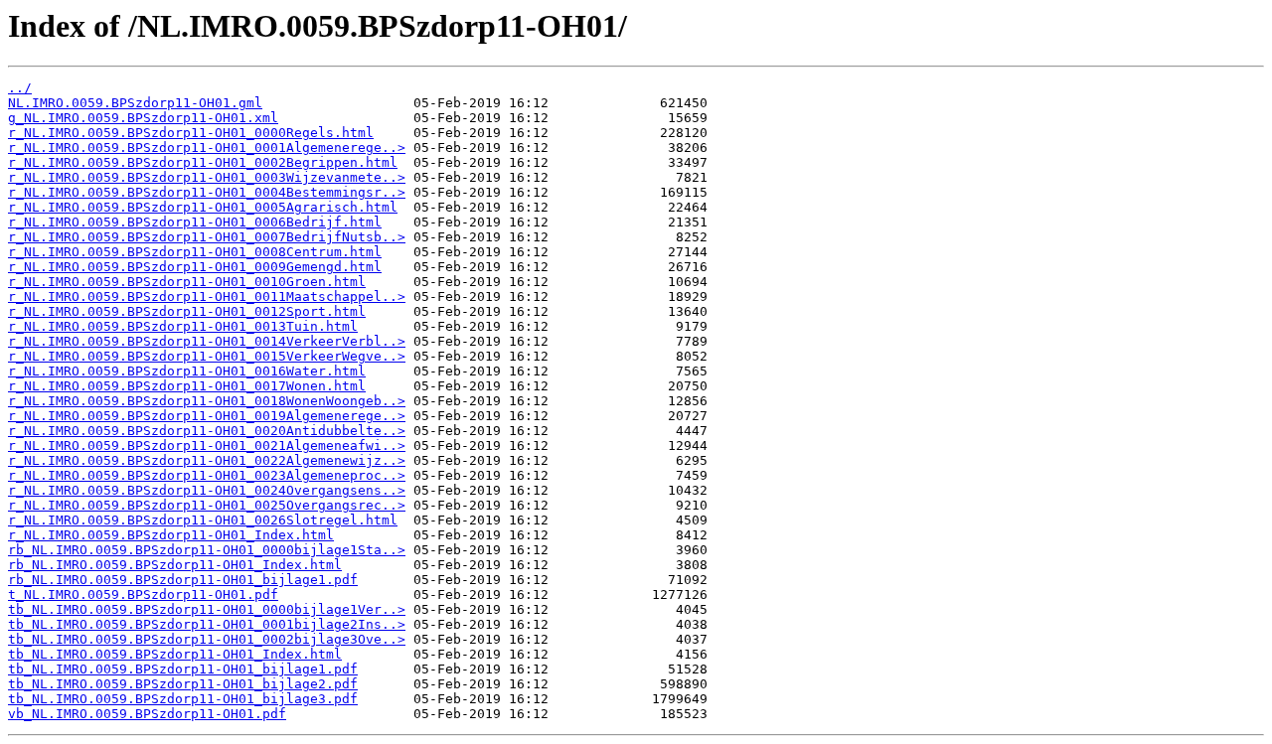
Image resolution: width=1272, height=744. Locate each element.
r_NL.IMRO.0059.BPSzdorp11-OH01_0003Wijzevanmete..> (206, 177)
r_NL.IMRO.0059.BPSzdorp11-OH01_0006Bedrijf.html (195, 222)
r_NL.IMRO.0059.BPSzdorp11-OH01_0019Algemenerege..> (206, 415)
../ (20, 87)
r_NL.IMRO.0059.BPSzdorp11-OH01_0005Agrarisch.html (203, 207)
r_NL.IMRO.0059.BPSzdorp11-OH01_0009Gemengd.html (195, 266)
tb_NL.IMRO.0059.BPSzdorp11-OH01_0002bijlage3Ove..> (206, 639)
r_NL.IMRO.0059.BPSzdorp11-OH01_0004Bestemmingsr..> (206, 192)
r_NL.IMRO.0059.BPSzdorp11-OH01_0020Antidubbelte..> (206, 430)
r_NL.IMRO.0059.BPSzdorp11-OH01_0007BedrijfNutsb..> (206, 236)
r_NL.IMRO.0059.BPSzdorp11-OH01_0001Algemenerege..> (206, 147)
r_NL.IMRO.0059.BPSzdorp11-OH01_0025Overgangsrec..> (206, 505)
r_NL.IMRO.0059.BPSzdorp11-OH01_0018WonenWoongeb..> (206, 400)
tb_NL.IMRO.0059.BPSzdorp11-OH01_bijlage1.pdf (183, 669)
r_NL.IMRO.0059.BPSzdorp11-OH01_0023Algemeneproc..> (206, 475)
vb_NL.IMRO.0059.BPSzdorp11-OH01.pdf (147, 713)
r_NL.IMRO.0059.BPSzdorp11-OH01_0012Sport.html (187, 311)
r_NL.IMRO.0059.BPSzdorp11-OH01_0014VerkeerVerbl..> (206, 341)
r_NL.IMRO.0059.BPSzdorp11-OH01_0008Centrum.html (195, 251)
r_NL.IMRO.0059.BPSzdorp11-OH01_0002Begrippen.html (203, 162)
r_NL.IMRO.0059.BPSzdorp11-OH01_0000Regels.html (191, 132)
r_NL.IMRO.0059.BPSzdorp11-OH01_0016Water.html (187, 371)
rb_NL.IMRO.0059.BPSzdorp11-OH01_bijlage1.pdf (183, 579)
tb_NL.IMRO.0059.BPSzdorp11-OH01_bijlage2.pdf (183, 683)
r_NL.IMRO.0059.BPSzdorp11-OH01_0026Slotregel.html (203, 520)
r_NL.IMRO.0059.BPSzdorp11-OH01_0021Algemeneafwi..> (206, 445)
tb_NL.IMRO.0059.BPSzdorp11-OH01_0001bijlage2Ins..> (206, 624)
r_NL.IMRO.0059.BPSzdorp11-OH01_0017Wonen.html (187, 385)
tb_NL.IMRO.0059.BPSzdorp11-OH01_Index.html (175, 654)
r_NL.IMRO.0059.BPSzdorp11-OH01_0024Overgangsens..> (206, 490)
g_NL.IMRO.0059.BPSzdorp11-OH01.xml (143, 117)
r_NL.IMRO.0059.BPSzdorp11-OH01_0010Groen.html (187, 281)
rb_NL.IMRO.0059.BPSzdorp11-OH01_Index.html (175, 564)
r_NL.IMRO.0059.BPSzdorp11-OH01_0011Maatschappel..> (206, 296)
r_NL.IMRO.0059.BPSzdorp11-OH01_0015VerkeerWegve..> (206, 356)
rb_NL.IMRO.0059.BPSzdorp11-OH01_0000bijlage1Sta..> (206, 549)
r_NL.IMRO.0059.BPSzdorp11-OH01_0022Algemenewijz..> (206, 460)
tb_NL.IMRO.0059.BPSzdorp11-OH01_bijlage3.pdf (183, 698)
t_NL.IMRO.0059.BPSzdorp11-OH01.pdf (143, 594)
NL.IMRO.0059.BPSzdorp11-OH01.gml (135, 102)
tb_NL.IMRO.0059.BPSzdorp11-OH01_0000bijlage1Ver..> (206, 609)
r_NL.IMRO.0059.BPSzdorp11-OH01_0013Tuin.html (183, 326)
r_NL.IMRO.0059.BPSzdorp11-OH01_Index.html (171, 534)
